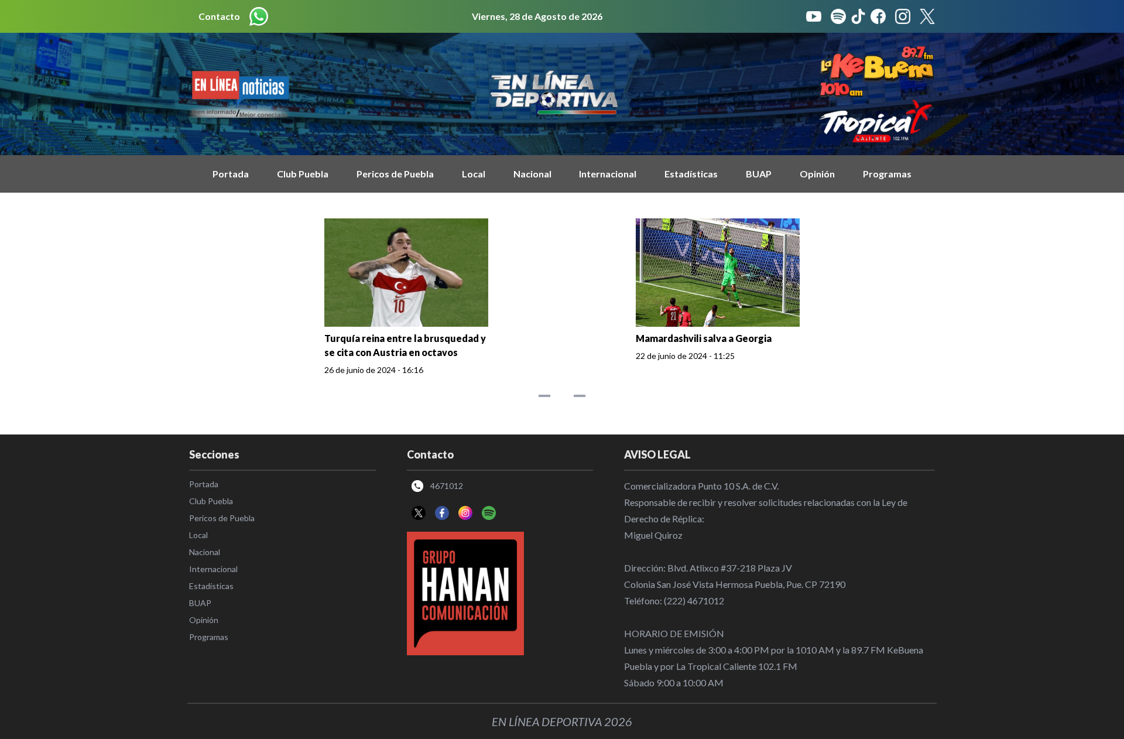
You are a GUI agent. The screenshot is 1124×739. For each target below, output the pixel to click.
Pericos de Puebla (395, 173)
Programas (887, 173)
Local (473, 173)
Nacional (532, 173)
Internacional (607, 173)
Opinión (817, 173)
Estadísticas (691, 173)
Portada (231, 173)
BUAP (759, 173)
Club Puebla (302, 173)
